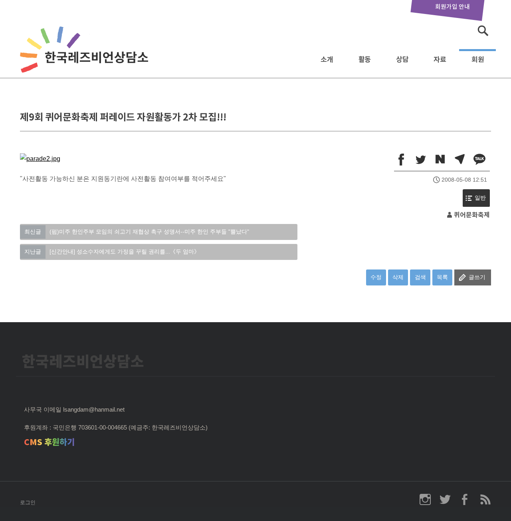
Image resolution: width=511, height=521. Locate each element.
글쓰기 (477, 277)
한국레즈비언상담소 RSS (485, 499)
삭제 (398, 277)
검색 (420, 277)
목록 (442, 277)
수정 (376, 277)
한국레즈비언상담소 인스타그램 (425, 499)
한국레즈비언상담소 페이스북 (465, 499)
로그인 (28, 502)
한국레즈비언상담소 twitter (445, 499)
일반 (480, 198)
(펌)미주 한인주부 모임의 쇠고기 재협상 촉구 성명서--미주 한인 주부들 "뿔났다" (136, 231)
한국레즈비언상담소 (86, 57)
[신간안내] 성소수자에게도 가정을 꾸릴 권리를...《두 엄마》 (112, 251)
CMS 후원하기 (49, 442)
